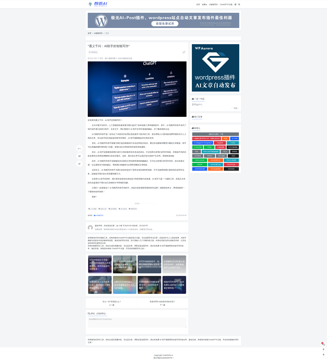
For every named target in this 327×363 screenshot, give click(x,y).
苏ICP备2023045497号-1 (164, 358)
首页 (198, 4)
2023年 (199, 164)
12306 (209, 147)
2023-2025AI (199, 160)
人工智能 (93, 209)
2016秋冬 (197, 156)
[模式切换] (235, 4)
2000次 (234, 151)
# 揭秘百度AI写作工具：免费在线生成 (207, 138)
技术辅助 (113, 209)
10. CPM (234, 138)
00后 (225, 138)
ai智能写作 (213, 4)
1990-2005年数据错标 (210, 151)
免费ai (204, 4)
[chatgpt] (163, 20)
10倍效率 (220, 143)
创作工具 (103, 209)
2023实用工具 (215, 160)
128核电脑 (220, 147)
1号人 (225, 151)
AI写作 (97, 237)
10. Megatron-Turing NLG (203, 143)
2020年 (209, 156)
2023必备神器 (215, 169)
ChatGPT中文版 (226, 4)
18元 (196, 151)
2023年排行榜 (200, 169)
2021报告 (221, 156)
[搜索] (239, 4)
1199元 (232, 143)
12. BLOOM (198, 147)
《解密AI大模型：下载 (215, 134)
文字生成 (123, 209)
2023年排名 (231, 164)
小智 (121, 225)
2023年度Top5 (216, 164)
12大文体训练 (232, 147)
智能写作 (133, 209)
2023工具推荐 (231, 160)
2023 (233, 156)
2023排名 (231, 169)
